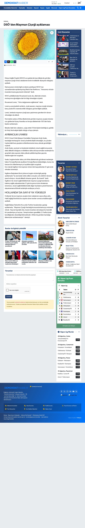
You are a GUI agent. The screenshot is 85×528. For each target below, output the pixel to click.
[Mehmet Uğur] (61, 185)
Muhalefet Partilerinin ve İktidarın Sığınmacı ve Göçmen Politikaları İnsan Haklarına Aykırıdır (73, 202)
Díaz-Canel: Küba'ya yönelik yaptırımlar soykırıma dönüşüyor (11, 262)
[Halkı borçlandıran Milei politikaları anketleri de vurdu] (29, 255)
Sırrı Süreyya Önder (72, 221)
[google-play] (72, 395)
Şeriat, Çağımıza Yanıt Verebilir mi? (73, 265)
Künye (5, 415)
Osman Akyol (70, 262)
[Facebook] (61, 391)
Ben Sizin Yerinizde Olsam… (72, 257)
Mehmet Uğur (70, 183)
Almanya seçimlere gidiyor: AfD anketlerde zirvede (29, 243)
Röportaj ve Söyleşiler (14, 415)
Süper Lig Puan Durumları (67, 8)
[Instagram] (67, 391)
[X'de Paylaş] (8, 61)
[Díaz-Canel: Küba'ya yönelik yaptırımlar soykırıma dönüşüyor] (12, 255)
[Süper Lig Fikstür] (79, 332)
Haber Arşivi (48, 409)
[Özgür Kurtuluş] (61, 177)
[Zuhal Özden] (61, 193)
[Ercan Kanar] (61, 201)
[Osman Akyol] (61, 264)
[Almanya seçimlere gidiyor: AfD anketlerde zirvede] (29, 235)
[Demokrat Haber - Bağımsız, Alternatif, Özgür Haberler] (16, 2)
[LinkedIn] (70, 391)
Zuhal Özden (70, 191)
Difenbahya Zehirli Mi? (39, 415)
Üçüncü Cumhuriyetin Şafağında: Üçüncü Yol (73, 249)
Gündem (29, 8)
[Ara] (78, 8)
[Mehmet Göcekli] (61, 169)
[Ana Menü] (80, 8)
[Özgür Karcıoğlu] (61, 209)
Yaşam (42, 8)
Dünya (6, 21)
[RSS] (76, 391)
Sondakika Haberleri (10, 8)
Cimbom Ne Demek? (26, 415)
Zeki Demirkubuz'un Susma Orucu (72, 194)
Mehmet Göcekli (71, 167)
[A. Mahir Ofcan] (61, 239)
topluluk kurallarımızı (20, 302)
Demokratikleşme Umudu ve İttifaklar (72, 240)
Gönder (8, 296)
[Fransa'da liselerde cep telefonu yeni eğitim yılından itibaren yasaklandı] (12, 235)
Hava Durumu (30, 405)
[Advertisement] (68, 105)
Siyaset (36, 8)
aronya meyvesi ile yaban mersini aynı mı (14, 417)
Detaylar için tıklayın (69, 326)
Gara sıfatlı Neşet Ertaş (71, 224)
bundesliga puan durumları (33, 417)
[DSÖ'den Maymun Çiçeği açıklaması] (29, 45)
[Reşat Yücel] (61, 248)
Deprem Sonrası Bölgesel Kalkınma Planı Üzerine (71, 186)
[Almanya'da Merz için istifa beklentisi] (46, 255)
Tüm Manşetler (11, 409)
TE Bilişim (78, 417)
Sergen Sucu (70, 254)
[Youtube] (73, 391)
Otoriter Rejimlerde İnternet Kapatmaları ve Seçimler (72, 178)
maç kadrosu (44, 417)
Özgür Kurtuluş (71, 175)
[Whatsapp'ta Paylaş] (11, 61)
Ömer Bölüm (70, 230)
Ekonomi (54, 8)
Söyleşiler (22, 8)
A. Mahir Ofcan (71, 237)
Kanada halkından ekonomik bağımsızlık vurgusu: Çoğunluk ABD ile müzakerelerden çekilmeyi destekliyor (45, 244)
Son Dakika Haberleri (31, 409)
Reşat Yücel (70, 245)
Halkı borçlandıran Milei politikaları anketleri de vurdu (29, 262)
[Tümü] (79, 134)
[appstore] (64, 395)
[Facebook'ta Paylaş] (5, 61)
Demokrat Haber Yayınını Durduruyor (72, 170)
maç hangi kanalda (9, 419)
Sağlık (48, 8)
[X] (64, 391)
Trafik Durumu (49, 405)
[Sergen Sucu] (61, 256)
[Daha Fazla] (15, 61)
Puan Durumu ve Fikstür (70, 405)
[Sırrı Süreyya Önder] (61, 223)
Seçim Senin (69, 233)
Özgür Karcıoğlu (71, 207)
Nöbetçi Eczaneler (12, 405)
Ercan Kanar (70, 199)
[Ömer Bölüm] (61, 231)
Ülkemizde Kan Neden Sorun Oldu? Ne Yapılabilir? (73, 210)
